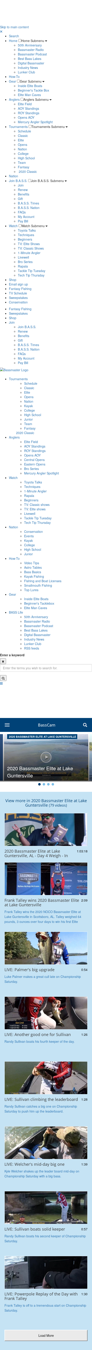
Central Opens (34, 459)
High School (26, 158)
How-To (14, 76)
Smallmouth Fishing (38, 585)
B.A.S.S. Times (28, 203)
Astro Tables (33, 567)
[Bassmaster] (14, 369)
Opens (22, 144)
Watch (13, 226)
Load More (49, 1335)
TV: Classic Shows (31, 248)
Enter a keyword (12, 655)
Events (29, 536)
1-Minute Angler (29, 252)
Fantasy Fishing (20, 288)
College (23, 153)
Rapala (23, 266)
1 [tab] (39, 785)
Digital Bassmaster (31, 63)
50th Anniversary (30, 45)
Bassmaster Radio (31, 49)
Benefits (23, 194)
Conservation (18, 302)
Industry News (28, 67)
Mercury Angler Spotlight (35, 122)
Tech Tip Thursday (31, 275)
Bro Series (25, 261)
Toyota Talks (27, 230)
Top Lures (31, 590)
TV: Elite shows (35, 509)
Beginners (25, 239)
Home (13, 40)
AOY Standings (28, 108)
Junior (28, 419)
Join (21, 185)
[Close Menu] (1, 31)
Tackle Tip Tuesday (31, 270)
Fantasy (23, 167)
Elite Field (25, 104)
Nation (22, 149)
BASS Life (16, 612)
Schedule (24, 131)
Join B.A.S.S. (18, 180)
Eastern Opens (34, 464)
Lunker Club (26, 72)
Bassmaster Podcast (32, 54)
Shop (12, 279)
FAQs (22, 212)
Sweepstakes (18, 297)
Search (14, 36)
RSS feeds (31, 648)
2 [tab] (44, 785)
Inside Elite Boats (30, 85)
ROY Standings (28, 113)
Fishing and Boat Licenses (42, 581)
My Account (26, 216)
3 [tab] (48, 785)
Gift (20, 198)
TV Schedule (18, 293)
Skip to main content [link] (14, 27)
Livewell (23, 257)
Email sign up (18, 284)
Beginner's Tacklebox (39, 603)
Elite (21, 140)
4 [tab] (52, 785)
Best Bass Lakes (29, 58)
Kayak (28, 406)
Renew (23, 189)
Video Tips (31, 563)
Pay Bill (23, 221)
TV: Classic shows (37, 504)
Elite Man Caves (29, 94)
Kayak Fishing (34, 576)
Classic (23, 135)
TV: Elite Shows (29, 243)
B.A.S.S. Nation (29, 207)
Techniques (26, 235)
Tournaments (18, 126)
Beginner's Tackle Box (33, 90)
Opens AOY (26, 117)
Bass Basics (32, 572)
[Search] (3, 678)
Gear (12, 81)
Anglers (14, 99)
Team (22, 162)
